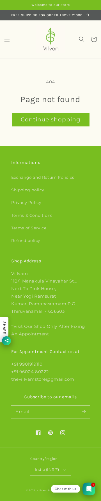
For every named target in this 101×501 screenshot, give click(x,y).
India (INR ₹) (47, 469)
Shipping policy (27, 189)
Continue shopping (51, 119)
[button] (7, 39)
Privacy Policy (26, 202)
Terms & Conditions (31, 215)
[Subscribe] (83, 412)
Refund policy (25, 240)
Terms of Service (29, 227)
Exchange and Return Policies (42, 177)
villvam (42, 490)
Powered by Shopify (61, 490)
